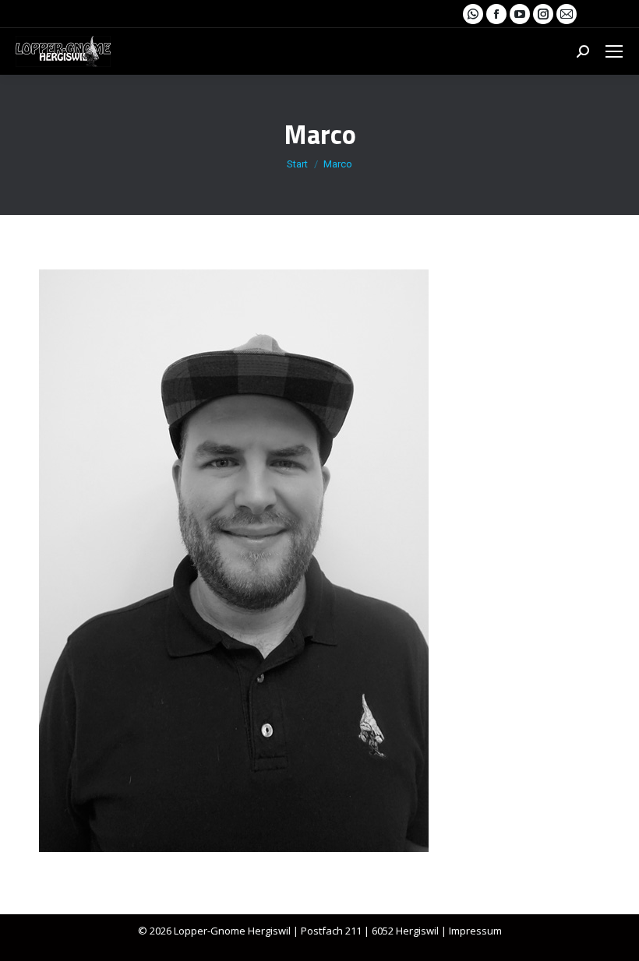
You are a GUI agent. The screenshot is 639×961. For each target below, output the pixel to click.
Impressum (475, 931)
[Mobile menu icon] (614, 51)
